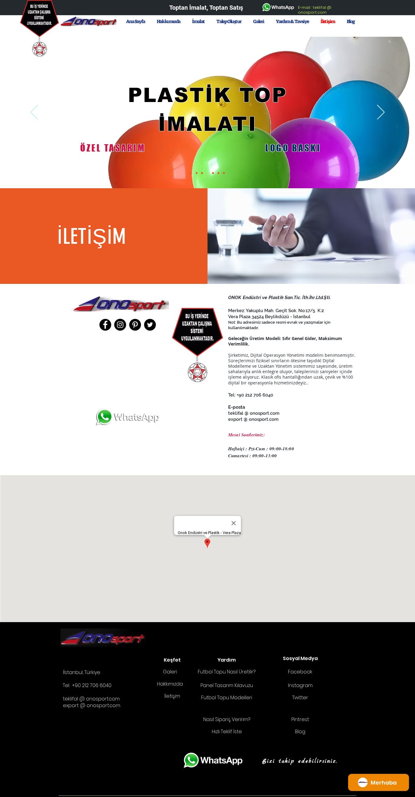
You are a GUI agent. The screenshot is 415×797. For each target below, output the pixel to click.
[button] (229, 21)
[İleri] (381, 113)
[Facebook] (105, 325)
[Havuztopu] (218, 173)
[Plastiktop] (207, 173)
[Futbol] (191, 173)
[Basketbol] (196, 173)
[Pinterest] (135, 325)
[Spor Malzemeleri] (224, 173)
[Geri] (34, 113)
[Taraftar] (213, 173)
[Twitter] (150, 325)
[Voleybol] (202, 173)
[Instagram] (120, 325)
